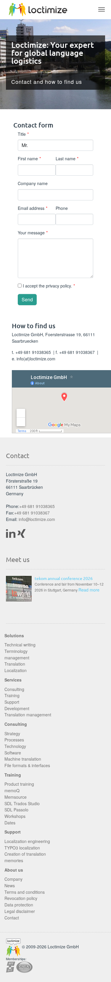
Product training (19, 784)
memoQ (12, 790)
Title (23, 134)
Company (13, 879)
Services (13, 680)
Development (16, 708)
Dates (9, 823)
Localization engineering (27, 841)
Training (12, 695)
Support (11, 702)
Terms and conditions (24, 892)
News (9, 885)
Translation (14, 664)
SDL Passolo (16, 810)
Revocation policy (20, 898)
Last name (67, 158)
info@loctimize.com (37, 519)
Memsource (15, 797)
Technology (15, 746)
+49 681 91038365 (33, 352)
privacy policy (58, 286)
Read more (88, 590)
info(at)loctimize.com (36, 359)
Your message (33, 233)
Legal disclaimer (19, 911)
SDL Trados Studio (22, 803)
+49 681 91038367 (32, 513)
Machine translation (22, 759)
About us (13, 870)
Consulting (14, 689)
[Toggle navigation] (101, 9)
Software (12, 753)
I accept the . (48, 286)
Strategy (12, 733)
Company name (33, 183)
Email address (32, 208)
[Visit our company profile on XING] (23, 533)
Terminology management (16, 654)
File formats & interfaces (27, 765)
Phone (62, 208)
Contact (11, 918)
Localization (15, 670)
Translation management (27, 715)
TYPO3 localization (22, 848)
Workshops (14, 816)
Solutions (14, 635)
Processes (14, 740)
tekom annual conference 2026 (64, 578)
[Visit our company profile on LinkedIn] (10, 533)
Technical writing (20, 645)
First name (29, 158)
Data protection (18, 905)
